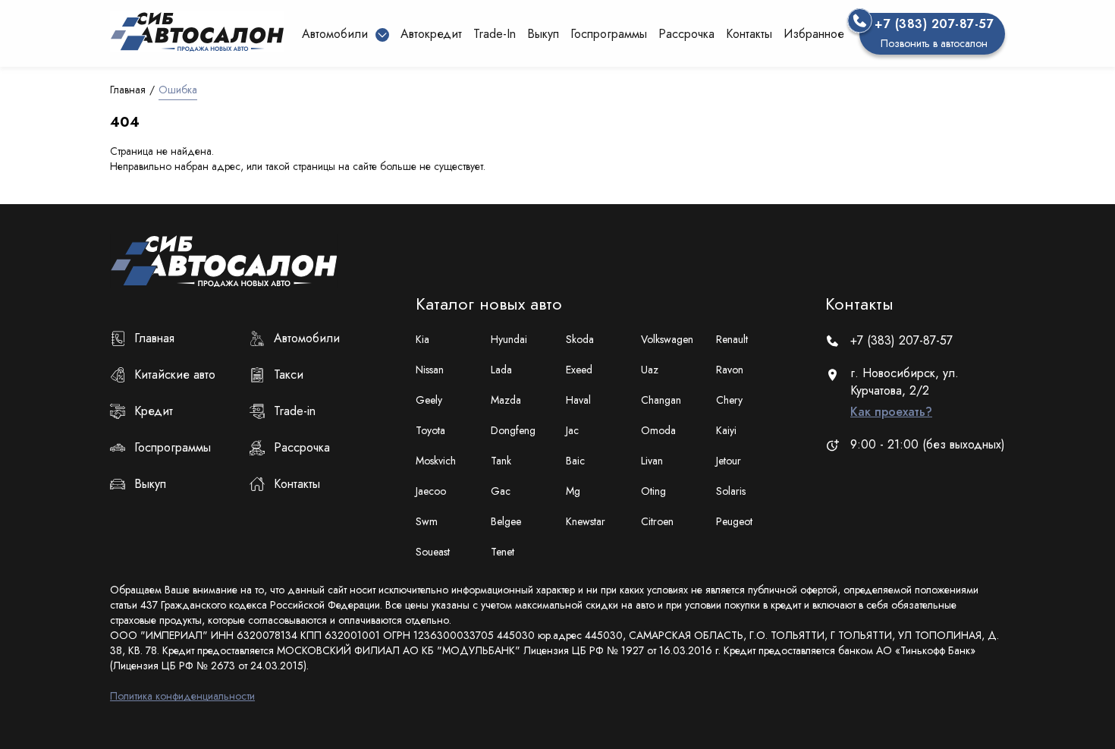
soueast (433, 551)
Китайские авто (174, 374)
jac (572, 430)
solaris (731, 491)
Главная (128, 89)
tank (501, 460)
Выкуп (543, 33)
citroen (657, 521)
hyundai (509, 339)
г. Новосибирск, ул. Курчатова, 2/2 (904, 392)
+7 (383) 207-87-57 (901, 340)
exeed (579, 369)
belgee (506, 521)
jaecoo (431, 491)
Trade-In (494, 33)
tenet (502, 551)
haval (578, 400)
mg (573, 491)
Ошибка (178, 89)
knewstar (585, 521)
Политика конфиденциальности (182, 695)
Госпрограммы (608, 33)
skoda (580, 339)
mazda (506, 400)
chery (729, 400)
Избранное (814, 33)
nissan (430, 369)
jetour (728, 460)
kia (422, 339)
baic (575, 460)
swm (427, 521)
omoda (658, 430)
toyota (430, 430)
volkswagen (667, 339)
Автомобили (307, 338)
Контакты (749, 33)
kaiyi (726, 430)
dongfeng (513, 430)
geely (429, 400)
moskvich (436, 460)
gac (500, 491)
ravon (729, 369)
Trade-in (295, 411)
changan (661, 400)
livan (652, 460)
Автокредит (431, 33)
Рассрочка (686, 33)
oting (653, 491)
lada (501, 369)
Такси (288, 374)
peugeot (734, 521)
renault (732, 339)
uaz (649, 369)
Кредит (153, 411)
